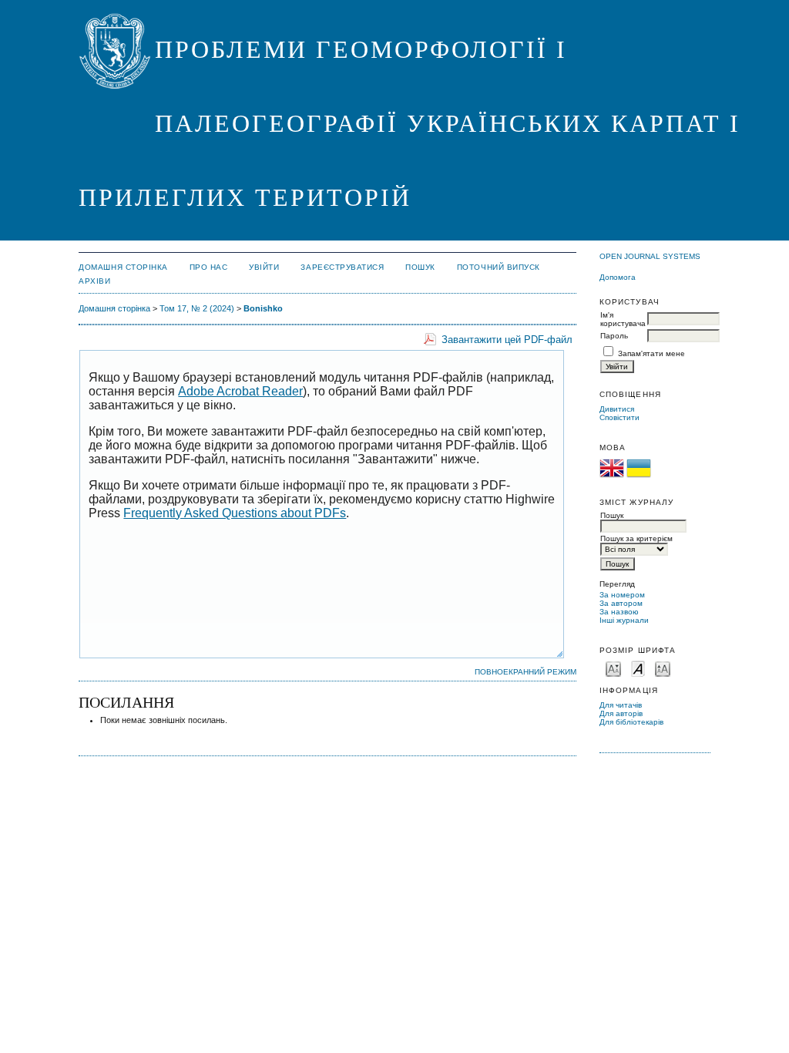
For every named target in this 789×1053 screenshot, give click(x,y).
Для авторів (621, 713)
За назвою (619, 611)
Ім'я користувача (623, 319)
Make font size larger (662, 668)
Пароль (614, 335)
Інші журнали (624, 620)
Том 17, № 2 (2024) (196, 308)
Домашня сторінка (123, 267)
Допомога (617, 277)
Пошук (420, 267)
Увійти (264, 267)
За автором (621, 603)
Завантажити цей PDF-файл (507, 339)
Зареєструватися (342, 267)
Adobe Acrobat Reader (240, 391)
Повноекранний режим (525, 672)
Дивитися (616, 409)
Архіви (94, 281)
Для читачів (620, 705)
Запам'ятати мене (651, 353)
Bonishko (263, 308)
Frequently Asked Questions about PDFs (234, 513)
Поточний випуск (498, 267)
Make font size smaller (613, 668)
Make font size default (638, 668)
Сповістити (619, 417)
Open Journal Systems (649, 256)
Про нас (209, 267)
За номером (622, 594)
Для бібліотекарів (631, 722)
